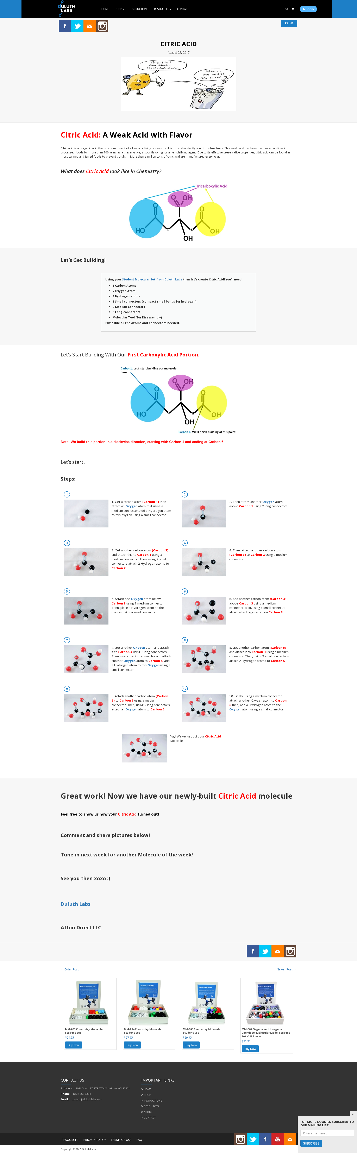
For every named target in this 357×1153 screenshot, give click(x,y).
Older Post (71, 969)
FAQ (139, 1140)
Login (310, 9)
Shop (118, 9)
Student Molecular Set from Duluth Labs (152, 279)
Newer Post (285, 969)
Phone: (65, 1094)
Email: (65, 1099)
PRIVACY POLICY (94, 1140)
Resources (161, 9)
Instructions (139, 9)
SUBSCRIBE (311, 1143)
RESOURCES (70, 1140)
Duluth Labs (75, 903)
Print (289, 23)
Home (105, 9)
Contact (183, 9)
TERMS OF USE (121, 1140)
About (148, 1112)
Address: (67, 1088)
